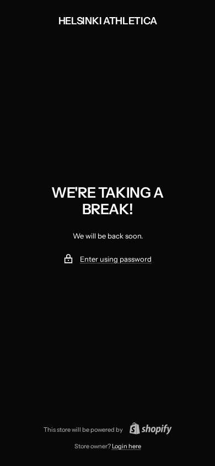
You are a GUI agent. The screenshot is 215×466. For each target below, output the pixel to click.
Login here (126, 446)
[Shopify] (147, 429)
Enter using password (116, 259)
